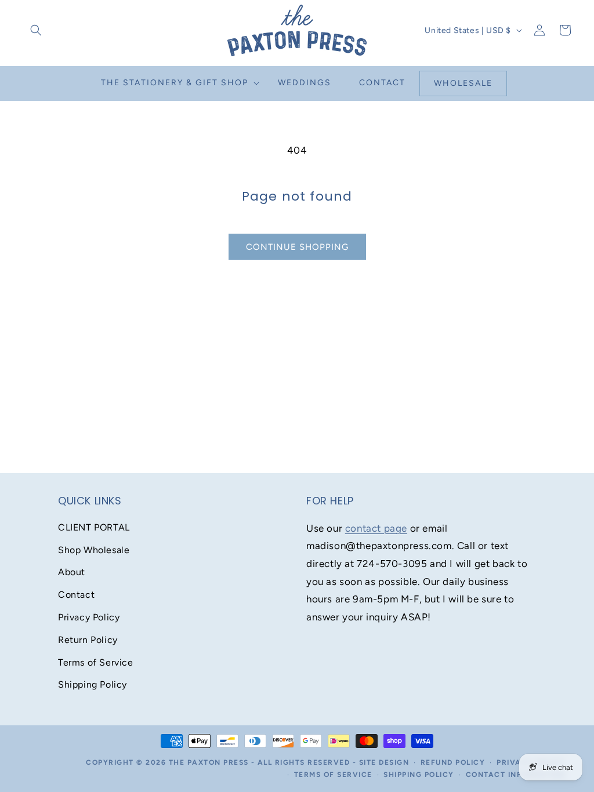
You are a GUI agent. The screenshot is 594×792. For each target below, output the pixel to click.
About (71, 571)
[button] (36, 30)
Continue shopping (297, 247)
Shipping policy (418, 775)
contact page (376, 528)
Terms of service (333, 775)
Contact (76, 594)
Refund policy (453, 762)
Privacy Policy (88, 617)
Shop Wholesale (93, 549)
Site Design (384, 762)
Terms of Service (95, 662)
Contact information (516, 775)
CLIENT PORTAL (94, 527)
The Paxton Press (209, 762)
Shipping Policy (92, 684)
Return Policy (88, 639)
